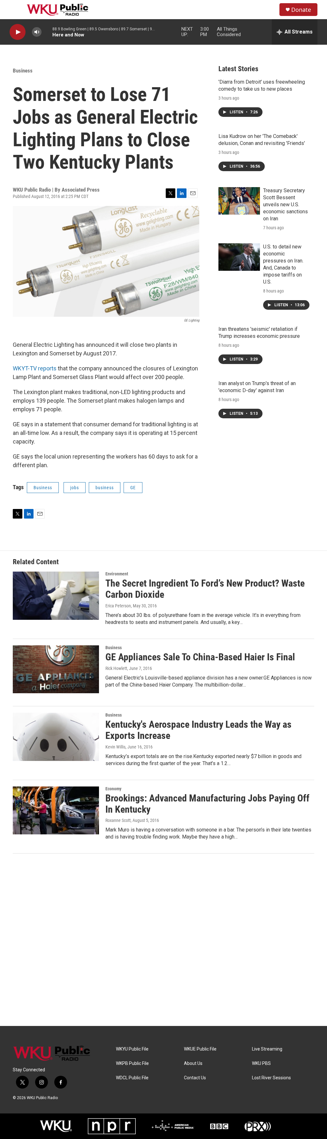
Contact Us (195, 1077)
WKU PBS (261, 1063)
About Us (193, 1063)
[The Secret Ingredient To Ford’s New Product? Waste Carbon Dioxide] (56, 595)
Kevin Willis (115, 746)
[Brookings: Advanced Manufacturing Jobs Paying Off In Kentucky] (56, 810)
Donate (301, 9)
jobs (74, 487)
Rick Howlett (116, 668)
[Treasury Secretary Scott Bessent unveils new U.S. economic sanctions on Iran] (239, 201)
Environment (116, 573)
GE (133, 487)
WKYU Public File (132, 1049)
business (104, 487)
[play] (17, 32)
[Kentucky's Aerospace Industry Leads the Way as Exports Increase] (56, 737)
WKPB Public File (132, 1063)
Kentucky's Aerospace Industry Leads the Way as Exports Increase (198, 730)
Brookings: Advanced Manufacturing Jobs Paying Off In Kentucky (207, 804)
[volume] (36, 32)
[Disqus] (163, 940)
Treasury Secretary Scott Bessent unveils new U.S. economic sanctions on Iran (285, 204)
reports (47, 368)
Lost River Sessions (271, 1077)
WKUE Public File (200, 1049)
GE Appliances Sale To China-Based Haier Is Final (200, 657)
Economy (113, 788)
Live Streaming (267, 1049)
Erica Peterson (118, 605)
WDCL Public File (132, 1077)
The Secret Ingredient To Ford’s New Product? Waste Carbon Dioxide (205, 589)
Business (23, 70)
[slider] (47, 31)
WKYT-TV (25, 368)
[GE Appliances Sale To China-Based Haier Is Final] (56, 669)
